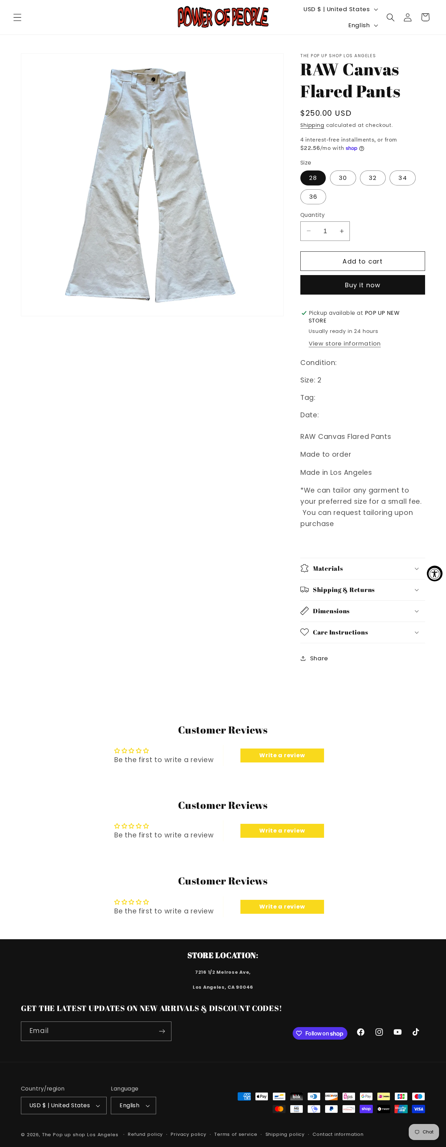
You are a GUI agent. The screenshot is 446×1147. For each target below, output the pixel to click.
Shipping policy (285, 1134)
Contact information (338, 1134)
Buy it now (363, 285)
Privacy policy (188, 1134)
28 (313, 178)
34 (402, 178)
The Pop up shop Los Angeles (80, 1134)
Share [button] (319, 658)
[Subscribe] (162, 1031)
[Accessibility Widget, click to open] (435, 574)
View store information (345, 343)
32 (373, 178)
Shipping (312, 124)
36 (313, 196)
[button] (17, 17)
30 (343, 178)
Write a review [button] (282, 755)
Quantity (312, 214)
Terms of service (235, 1134)
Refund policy (145, 1134)
